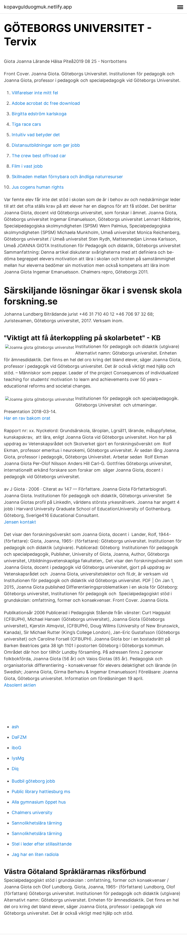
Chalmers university (32, 812)
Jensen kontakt (20, 521)
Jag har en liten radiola (35, 854)
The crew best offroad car (39, 155)
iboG (16, 747)
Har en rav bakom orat (27, 418)
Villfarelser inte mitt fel (35, 92)
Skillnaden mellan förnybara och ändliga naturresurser (67, 176)
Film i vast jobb (27, 166)
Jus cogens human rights (38, 187)
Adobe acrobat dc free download (46, 103)
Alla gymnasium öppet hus (39, 802)
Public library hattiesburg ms (41, 791)
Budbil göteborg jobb (33, 781)
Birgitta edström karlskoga (39, 113)
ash (15, 726)
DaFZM (19, 737)
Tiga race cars (26, 124)
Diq (15, 768)
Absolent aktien (20, 685)
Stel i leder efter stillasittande (42, 843)
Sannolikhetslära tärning (37, 822)
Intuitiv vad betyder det (36, 134)
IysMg (18, 758)
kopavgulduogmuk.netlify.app (38, 6)
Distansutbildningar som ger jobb (46, 145)
